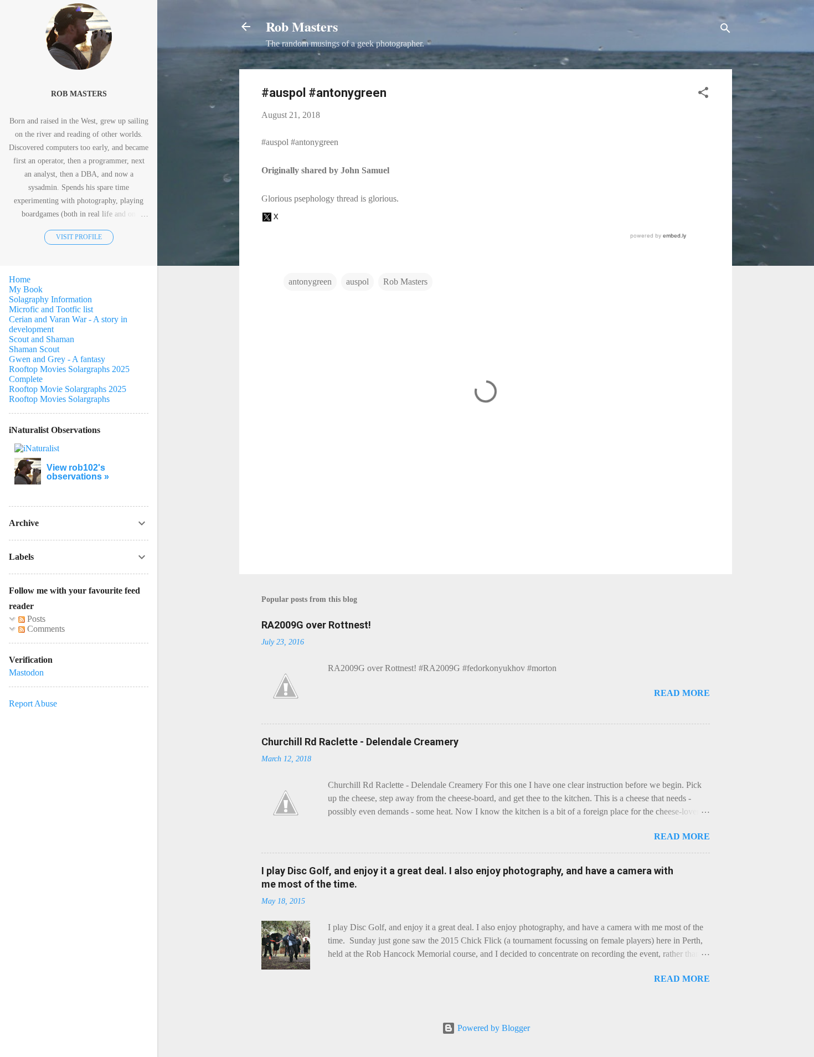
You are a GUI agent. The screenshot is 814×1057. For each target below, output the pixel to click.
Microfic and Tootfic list (51, 309)
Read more (682, 693)
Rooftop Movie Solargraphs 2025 (67, 389)
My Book (26, 289)
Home (19, 279)
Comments (45, 628)
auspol (357, 281)
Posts (35, 618)
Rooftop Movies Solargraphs (59, 399)
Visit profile (79, 237)
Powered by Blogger (492, 1028)
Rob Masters (302, 26)
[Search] (725, 30)
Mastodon (26, 672)
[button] (703, 94)
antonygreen (310, 281)
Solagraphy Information (50, 299)
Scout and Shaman (41, 339)
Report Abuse (33, 703)
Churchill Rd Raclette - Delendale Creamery (359, 741)
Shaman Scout (34, 349)
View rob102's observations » (78, 472)
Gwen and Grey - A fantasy (57, 359)
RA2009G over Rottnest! (316, 625)
